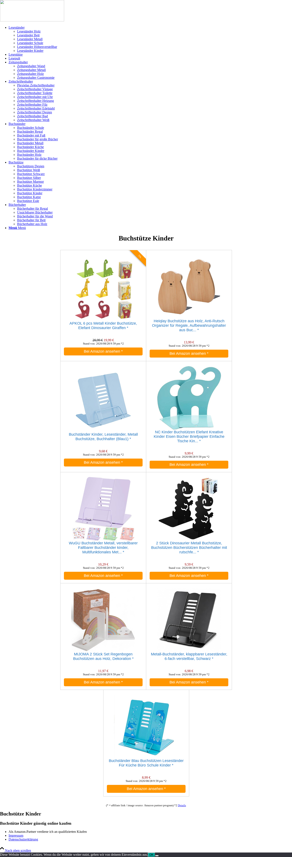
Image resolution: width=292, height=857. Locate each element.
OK (151, 854)
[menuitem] (150, 39)
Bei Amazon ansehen (103, 351)
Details (182, 805)
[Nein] (157, 855)
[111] (32, 20)
